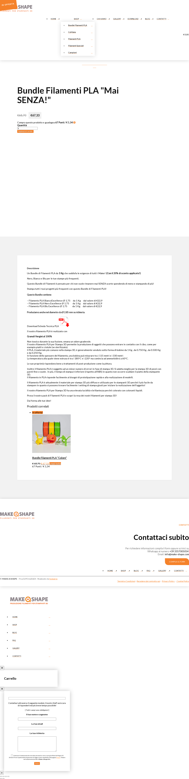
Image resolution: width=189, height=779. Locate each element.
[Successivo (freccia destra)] (3, 778)
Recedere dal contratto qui (148, 581)
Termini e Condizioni (126, 581)
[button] (177, 561)
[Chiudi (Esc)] (8, 776)
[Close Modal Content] (2, 773)
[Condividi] (6, 776)
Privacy (58, 757)
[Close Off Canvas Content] (2, 668)
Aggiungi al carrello (25, 131)
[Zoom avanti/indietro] (1, 776)
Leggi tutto (55, 463)
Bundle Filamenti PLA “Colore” (49, 457)
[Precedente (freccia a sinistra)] (1, 778)
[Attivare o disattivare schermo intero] (3, 776)
